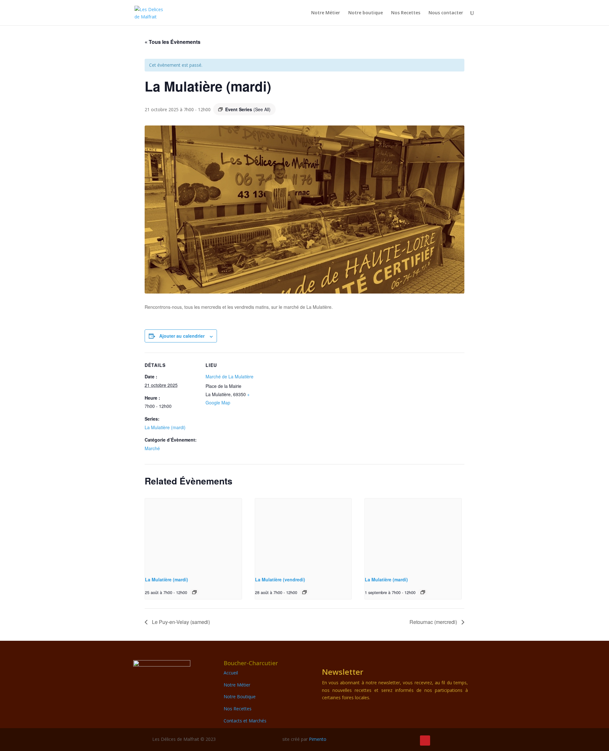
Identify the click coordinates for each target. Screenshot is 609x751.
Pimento (317, 739)
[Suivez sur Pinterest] (425, 740)
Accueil (231, 673)
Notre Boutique (240, 696)
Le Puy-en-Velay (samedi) (180, 622)
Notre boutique (365, 13)
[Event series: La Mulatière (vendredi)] (304, 592)
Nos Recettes (405, 13)
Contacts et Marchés (245, 721)
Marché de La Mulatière (229, 376)
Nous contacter (446, 13)
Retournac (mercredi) (433, 622)
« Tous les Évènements (172, 41)
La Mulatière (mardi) (165, 427)
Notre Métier (325, 13)
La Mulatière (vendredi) (280, 579)
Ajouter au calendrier (182, 336)
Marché (152, 448)
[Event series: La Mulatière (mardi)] (194, 592)
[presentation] (193, 534)
